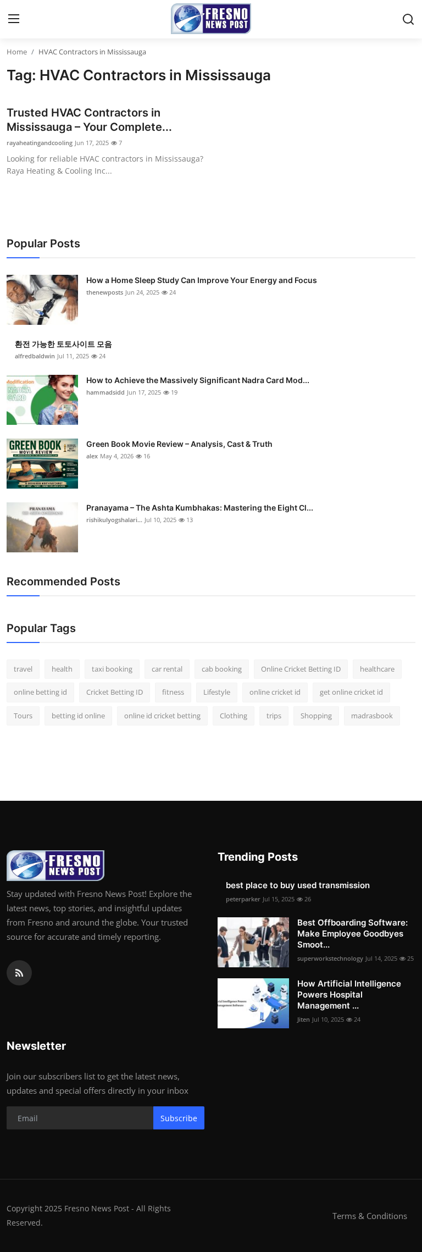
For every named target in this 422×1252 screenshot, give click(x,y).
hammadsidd (105, 392)
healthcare (377, 669)
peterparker (243, 899)
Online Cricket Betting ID (301, 669)
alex (92, 456)
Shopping (316, 716)
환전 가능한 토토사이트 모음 (63, 343)
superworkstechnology (330, 958)
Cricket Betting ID (114, 692)
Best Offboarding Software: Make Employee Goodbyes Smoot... (352, 933)
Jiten (303, 1019)
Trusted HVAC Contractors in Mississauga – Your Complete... (89, 120)
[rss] (19, 972)
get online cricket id (351, 692)
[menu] (13, 19)
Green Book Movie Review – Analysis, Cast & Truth (179, 443)
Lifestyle (216, 692)
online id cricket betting (162, 716)
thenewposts (104, 292)
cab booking (222, 669)
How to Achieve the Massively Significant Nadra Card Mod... (197, 380)
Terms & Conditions (369, 1215)
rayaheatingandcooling (40, 143)
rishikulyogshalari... (114, 520)
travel (23, 669)
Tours (23, 716)
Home (17, 52)
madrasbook (372, 716)
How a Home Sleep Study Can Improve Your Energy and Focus (201, 280)
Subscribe (178, 1118)
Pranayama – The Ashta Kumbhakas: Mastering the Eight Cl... (199, 507)
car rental (167, 669)
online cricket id (275, 692)
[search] (408, 19)
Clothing (233, 716)
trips (273, 716)
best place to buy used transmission (298, 885)
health (62, 669)
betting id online (78, 716)
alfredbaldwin (35, 356)
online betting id (40, 692)
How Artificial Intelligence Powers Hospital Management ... (349, 994)
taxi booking (112, 669)
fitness (173, 692)
